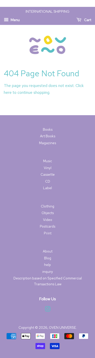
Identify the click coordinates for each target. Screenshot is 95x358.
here (8, 92)
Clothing (47, 206)
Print (47, 233)
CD (47, 181)
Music (47, 161)
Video (47, 219)
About (47, 251)
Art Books (47, 136)
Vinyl (47, 168)
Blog (47, 258)
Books (47, 129)
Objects (48, 213)
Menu (15, 20)
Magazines (47, 143)
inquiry (47, 271)
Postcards (47, 226)
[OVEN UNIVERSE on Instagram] (47, 310)
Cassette (48, 174)
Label (47, 188)
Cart (87, 20)
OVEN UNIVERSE (62, 327)
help (47, 264)
